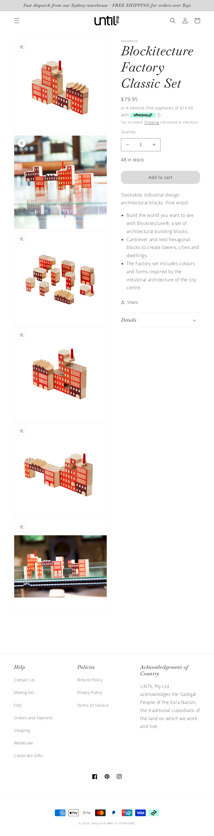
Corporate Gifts (28, 755)
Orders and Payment (33, 717)
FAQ (18, 705)
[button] (17, 21)
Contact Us (24, 679)
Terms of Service (93, 705)
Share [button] (132, 302)
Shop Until (98, 823)
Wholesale (23, 743)
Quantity (128, 131)
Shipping (151, 122)
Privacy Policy (89, 692)
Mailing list (24, 692)
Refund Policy (90, 679)
